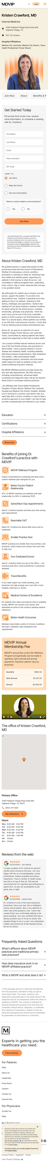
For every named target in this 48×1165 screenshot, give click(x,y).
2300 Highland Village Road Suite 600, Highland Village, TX (22, 28)
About (24, 95)
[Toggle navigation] (45, 4)
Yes (13, 209)
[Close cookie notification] (37, 1127)
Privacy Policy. (25, 244)
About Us (6, 1073)
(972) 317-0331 (11, 808)
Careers (5, 1089)
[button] (24, 760)
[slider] (16, 717)
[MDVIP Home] (8, 4)
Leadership (6, 1078)
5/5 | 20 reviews (13, 35)
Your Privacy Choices (12, 1140)
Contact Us (6, 1094)
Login (36, 4)
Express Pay (7, 1099)
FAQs (4, 1067)
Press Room (7, 1083)
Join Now (9, 95)
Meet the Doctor (16, 185)
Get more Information (18, 193)
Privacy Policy (13, 1144)
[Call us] (29, 4)
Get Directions (12, 814)
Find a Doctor (11, 1053)
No (28, 209)
